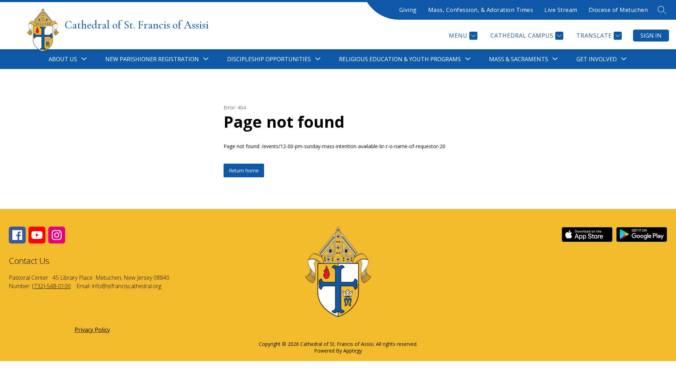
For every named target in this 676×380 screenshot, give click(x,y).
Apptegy (352, 350)
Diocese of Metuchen (618, 10)
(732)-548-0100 (51, 286)
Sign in (651, 35)
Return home (244, 170)
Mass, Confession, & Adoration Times (480, 10)
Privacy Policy (92, 330)
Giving (408, 10)
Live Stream (560, 10)
